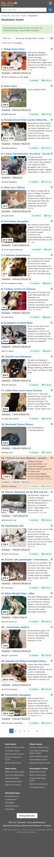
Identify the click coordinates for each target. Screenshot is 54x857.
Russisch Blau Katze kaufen (38, 779)
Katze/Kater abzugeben (16, 221)
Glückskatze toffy (14, 525)
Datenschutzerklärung (12, 825)
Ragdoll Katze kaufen (13, 781)
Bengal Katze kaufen (38, 771)
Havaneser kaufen (12, 750)
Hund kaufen (10, 744)
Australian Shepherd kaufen (13, 758)
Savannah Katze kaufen (14, 775)
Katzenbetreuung (12, 806)
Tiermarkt (15, 15)
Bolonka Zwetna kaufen (14, 754)
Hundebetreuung (12, 796)
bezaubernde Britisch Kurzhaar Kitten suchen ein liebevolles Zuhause (23, 662)
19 (37, 730)
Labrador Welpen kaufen (39, 747)
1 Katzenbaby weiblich (17, 627)
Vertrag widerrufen (27, 815)
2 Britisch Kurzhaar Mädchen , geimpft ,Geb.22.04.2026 (23, 459)
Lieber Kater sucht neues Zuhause (23, 390)
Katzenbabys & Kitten (39, 768)
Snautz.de (5, 15)
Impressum (21, 822)
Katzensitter (10, 809)
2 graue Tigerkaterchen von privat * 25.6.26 (27, 153)
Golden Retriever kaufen (15, 747)
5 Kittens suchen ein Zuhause (20, 289)
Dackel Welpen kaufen (38, 759)
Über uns (12, 822)
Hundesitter (9, 802)
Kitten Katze (10, 86)
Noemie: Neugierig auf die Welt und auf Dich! (24, 493)
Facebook (47, 825)
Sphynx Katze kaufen (38, 775)
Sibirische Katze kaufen (39, 784)
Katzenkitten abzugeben (18, 694)
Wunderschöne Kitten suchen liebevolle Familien (24, 121)
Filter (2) (6, 38)
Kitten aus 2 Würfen (14, 187)
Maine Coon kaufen (13, 784)
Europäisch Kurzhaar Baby (18, 322)
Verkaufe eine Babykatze (18, 356)
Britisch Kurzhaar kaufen (15, 771)
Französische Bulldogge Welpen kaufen (39, 751)
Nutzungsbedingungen (36, 822)
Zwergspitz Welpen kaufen (40, 762)
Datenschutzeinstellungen (31, 825)
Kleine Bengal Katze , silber (20, 593)
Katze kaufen (10, 768)
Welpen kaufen (36, 744)
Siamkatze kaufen (12, 778)
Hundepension (11, 799)
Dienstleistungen (12, 793)
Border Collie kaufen (13, 762)
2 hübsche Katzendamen (17, 255)
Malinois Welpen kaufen (39, 756)
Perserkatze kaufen (37, 787)
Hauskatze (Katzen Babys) (19, 424)
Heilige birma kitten (14, 49)
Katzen (23, 15)
